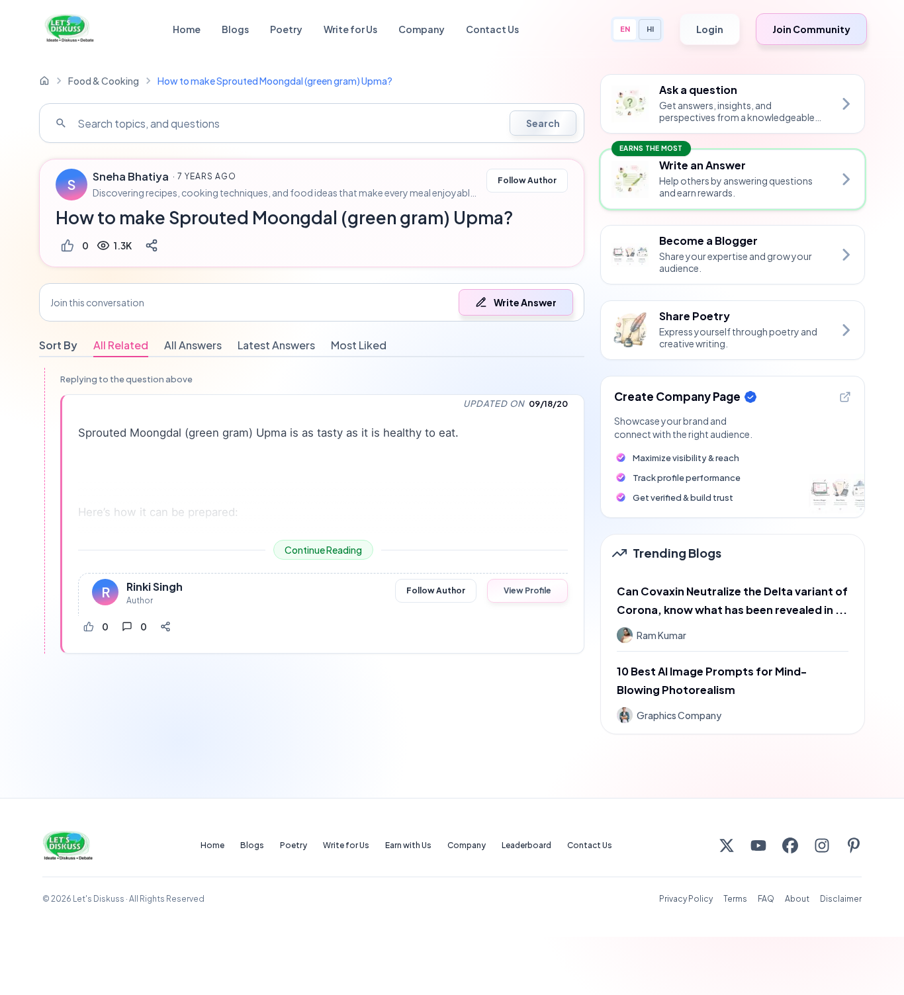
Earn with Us (408, 845)
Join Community (811, 29)
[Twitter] (727, 845)
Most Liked (358, 345)
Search (543, 123)
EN (625, 28)
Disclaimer (841, 899)
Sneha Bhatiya (131, 176)
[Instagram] (822, 845)
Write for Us (350, 29)
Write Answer (525, 302)
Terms (735, 899)
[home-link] (44, 80)
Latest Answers (276, 345)
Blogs (235, 29)
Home (187, 29)
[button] (311, 302)
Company (421, 29)
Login (709, 29)
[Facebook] (790, 845)
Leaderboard (526, 845)
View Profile (527, 590)
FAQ (766, 899)
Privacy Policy (686, 899)
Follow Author (527, 180)
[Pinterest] (854, 845)
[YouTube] (758, 845)
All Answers (193, 345)
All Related (120, 345)
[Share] (151, 245)
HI (650, 28)
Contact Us (492, 29)
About (797, 899)
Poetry (286, 29)
